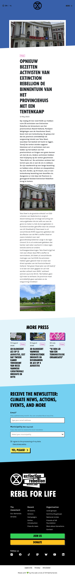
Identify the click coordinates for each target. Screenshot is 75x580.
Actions (30, 514)
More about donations (55, 526)
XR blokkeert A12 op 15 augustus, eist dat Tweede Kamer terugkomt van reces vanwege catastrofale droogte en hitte (17, 363)
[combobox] (37, 434)
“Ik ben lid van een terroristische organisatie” (57, 353)
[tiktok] (29, 554)
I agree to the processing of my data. (26, 441)
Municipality (21, 427)
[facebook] (20, 554)
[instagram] (11, 554)
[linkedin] (63, 554)
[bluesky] (46, 554)
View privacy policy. (19, 444)
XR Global (46, 567)
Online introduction (32, 521)
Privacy (37, 567)
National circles (52, 517)
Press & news (32, 526)
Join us (37, 536)
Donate (37, 542)
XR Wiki (13, 517)
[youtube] (54, 554)
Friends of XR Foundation (51, 521)
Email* (13, 413)
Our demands (15, 513)
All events (31, 511)
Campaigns (32, 517)
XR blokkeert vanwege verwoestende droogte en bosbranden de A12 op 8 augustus (37, 357)
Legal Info (28, 567)
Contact (49, 529)
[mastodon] (37, 554)
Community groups (54, 514)
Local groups (51, 511)
